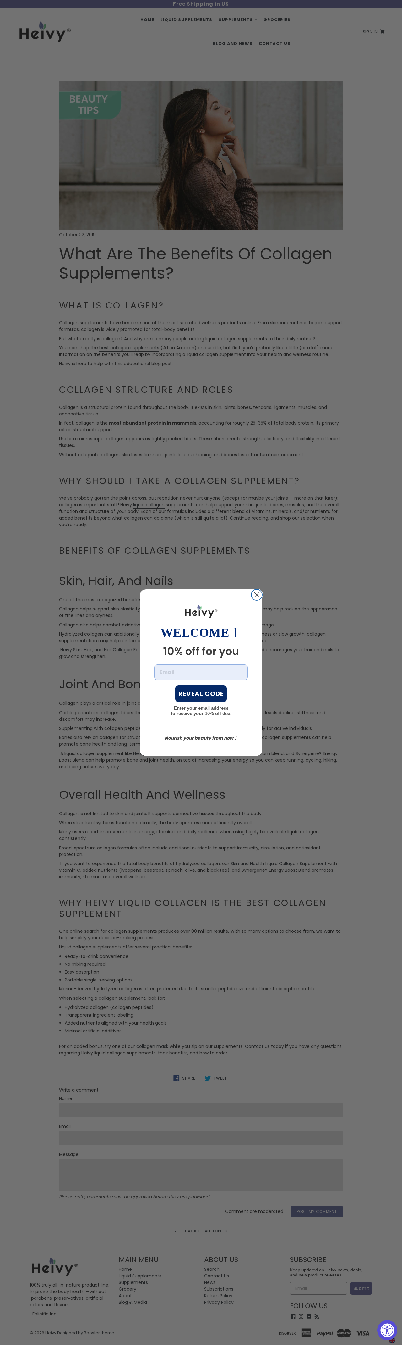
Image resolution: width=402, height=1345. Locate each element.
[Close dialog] (256, 594)
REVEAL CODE (201, 693)
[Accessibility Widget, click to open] (387, 1330)
